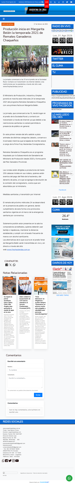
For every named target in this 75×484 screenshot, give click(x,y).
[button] (42, 2)
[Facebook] (59, 2)
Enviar (38, 395)
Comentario (11, 374)
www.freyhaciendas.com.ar (18, 250)
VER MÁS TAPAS (62, 295)
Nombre (10, 366)
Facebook (62, 190)
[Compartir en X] (10, 265)
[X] (55, 2)
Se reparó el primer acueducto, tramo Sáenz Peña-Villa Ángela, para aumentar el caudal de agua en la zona (9, 304)
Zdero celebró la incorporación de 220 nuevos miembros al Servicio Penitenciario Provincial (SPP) (24, 302)
